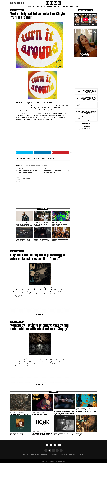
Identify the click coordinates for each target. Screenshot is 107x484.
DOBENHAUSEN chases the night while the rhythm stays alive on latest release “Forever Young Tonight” (89, 112)
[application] (85, 19)
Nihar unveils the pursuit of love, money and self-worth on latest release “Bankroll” (88, 105)
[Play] (76, 24)
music (38, 165)
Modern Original (30, 165)
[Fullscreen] (95, 24)
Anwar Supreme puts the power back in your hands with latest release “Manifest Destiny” (89, 98)
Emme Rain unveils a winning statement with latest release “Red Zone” (89, 91)
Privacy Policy (63, 454)
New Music (44, 165)
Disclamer (54, 454)
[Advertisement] (43, 196)
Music (29, 6)
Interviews (57, 6)
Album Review (48, 6)
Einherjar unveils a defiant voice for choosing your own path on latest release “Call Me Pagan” (88, 118)
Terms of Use (45, 454)
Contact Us (81, 454)
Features (65, 6)
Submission (72, 454)
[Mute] (93, 24)
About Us (25, 454)
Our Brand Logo (34, 454)
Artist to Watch (74, 6)
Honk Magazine (26, 179)
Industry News (37, 6)
